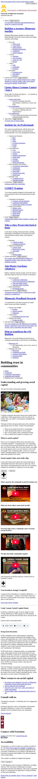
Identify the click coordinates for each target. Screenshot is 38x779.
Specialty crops (13, 177)
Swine (14, 146)
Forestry (15, 309)
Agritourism (16, 168)
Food (6, 217)
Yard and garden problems (20, 285)
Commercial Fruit (17, 178)
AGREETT (16, 51)
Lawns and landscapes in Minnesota (23, 281)
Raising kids (16, 213)
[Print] (19, 717)
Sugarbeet (15, 161)
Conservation (13, 315)
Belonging (15, 350)
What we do (16, 44)
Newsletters (16, 74)
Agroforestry (16, 169)
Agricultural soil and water (20, 316)
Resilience (15, 357)
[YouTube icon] (3, 738)
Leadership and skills (18, 352)
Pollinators (15, 313)
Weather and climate (15, 318)
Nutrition (11, 253)
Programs (15, 69)
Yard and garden (14, 278)
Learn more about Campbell (9, 602)
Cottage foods (16, 247)
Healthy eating (16, 254)
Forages (14, 154)
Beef (13, 138)
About (7, 20)
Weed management (18, 162)
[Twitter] (19, 723)
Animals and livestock (15, 136)
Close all (12, 471)
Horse (14, 141)
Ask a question (17, 58)
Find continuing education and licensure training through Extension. (24, 116)
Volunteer (15, 56)
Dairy (14, 139)
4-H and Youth (9, 322)
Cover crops (16, 152)
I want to (11, 54)
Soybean (15, 159)
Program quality (17, 356)
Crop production (14, 148)
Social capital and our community (15, 686)
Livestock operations (18, 143)
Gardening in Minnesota (19, 280)
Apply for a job (17, 60)
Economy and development (20, 201)
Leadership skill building (20, 203)
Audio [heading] (3, 586)
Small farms (16, 175)
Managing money (17, 210)
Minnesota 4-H (13, 343)
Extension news (17, 72)
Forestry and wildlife (15, 307)
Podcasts (15, 76)
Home (6, 371)
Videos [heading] (4, 478)
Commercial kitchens (18, 244)
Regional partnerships (19, 49)
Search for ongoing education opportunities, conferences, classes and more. (24, 102)
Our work (12, 42)
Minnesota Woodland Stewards (20, 298)
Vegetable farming (18, 180)
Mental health (16, 211)
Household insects (18, 288)
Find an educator (6, 713)
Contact (11, 63)
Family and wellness (15, 206)
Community (8, 182)
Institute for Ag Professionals (19, 125)
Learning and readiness (19, 354)
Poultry (14, 145)
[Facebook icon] (2, 738)
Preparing (12, 240)
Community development (16, 199)
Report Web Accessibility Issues (10, 775)
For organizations (14, 106)
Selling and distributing (16, 246)
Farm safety (16, 171)
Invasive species (17, 311)
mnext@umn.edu (21, 736)
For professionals (14, 113)
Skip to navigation (6, 1)
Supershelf (15, 251)
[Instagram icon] (5, 738)
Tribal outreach (17, 47)
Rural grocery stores (18, 249)
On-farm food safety (18, 173)
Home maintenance (14, 287)
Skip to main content (18, 1)
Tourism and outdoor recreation (22, 204)
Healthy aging (16, 208)
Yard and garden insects (19, 283)
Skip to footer (29, 1)
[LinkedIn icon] (6, 738)
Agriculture (8, 119)
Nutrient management (19, 155)
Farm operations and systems (17, 164)
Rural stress (16, 215)
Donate (14, 61)
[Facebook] (19, 720)
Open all (4, 471)
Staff (13, 65)
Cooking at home (17, 242)
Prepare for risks (17, 320)
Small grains (16, 157)
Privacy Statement (27, 775)
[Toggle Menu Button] (1, 17)
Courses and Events (11, 77)
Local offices (16, 46)
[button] (21, 24)
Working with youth (15, 349)
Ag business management (20, 166)
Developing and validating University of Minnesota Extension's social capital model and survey (20, 683)
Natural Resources (10, 290)
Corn (14, 150)
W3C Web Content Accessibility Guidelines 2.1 (20, 748)
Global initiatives (17, 53)
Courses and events (14, 99)
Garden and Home (10, 256)
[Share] (19, 726)
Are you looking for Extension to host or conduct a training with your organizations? (24, 109)
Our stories (12, 70)
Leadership (15, 67)
